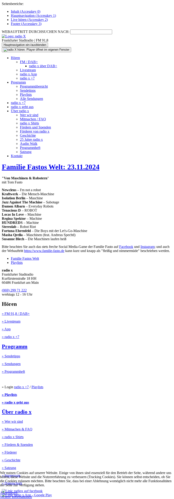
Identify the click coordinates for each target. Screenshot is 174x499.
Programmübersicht (34, 86)
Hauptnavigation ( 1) (33, 15)
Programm (18, 82)
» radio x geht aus (15, 402)
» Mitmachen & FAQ (17, 429)
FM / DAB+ (29, 62)
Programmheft (30, 148)
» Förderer (9, 452)
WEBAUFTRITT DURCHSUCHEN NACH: (35, 32)
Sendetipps (28, 90)
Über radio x (20, 111)
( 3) (26, 24)
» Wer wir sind (12, 421)
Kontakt (16, 156)
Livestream (28, 70)
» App (6, 329)
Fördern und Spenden (35, 127)
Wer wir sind (29, 115)
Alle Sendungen (31, 99)
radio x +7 (27, 78)
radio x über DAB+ (43, 66)
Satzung (25, 152)
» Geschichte (11, 460)
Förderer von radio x (34, 131)
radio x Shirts (29, 123)
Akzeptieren (8, 493)
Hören (15, 58)
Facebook (126, 247)
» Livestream (11, 321)
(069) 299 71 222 (14, 290)
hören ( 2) (29, 20)
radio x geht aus (22, 107)
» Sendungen (11, 364)
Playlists (26, 94)
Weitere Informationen (16, 497)
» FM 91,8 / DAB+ (16, 314)
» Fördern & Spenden (17, 445)
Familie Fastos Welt (25, 258)
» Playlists (9, 395)
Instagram (147, 247)
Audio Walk (28, 144)
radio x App (28, 74)
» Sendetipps (11, 356)
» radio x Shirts (13, 437)
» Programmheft (13, 371)
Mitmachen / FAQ (33, 119)
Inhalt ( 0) (25, 11)
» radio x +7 (10, 337)
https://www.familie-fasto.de (44, 251)
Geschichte (28, 135)
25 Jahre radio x (31, 139)
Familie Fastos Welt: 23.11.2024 (50, 167)
